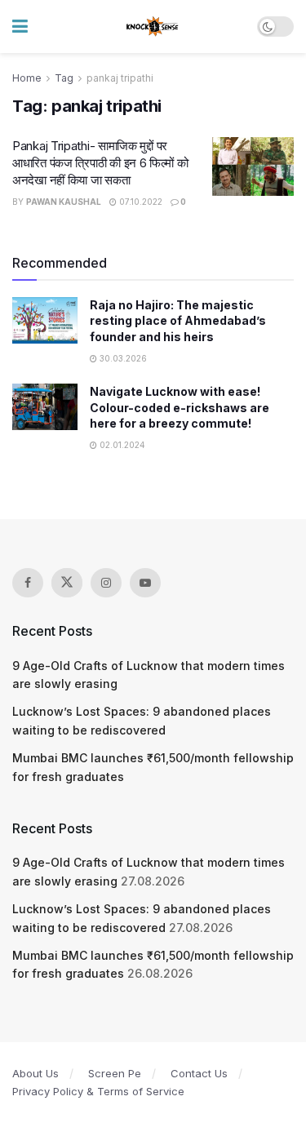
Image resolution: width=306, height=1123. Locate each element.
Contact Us (199, 1073)
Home (27, 78)
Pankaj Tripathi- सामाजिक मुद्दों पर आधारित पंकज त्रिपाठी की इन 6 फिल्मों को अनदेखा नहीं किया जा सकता (100, 163)
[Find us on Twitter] (66, 582)
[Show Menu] (20, 26)
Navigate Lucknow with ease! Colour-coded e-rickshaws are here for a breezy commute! (179, 407)
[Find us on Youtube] (145, 582)
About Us (35, 1073)
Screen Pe (114, 1073)
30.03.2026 (122, 358)
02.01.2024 (121, 445)
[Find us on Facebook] (27, 582)
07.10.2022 (139, 201)
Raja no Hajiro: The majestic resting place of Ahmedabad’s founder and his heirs (178, 321)
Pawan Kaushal (63, 201)
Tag (64, 78)
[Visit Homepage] (153, 27)
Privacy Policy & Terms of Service (98, 1091)
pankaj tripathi (119, 78)
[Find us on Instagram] (106, 582)
